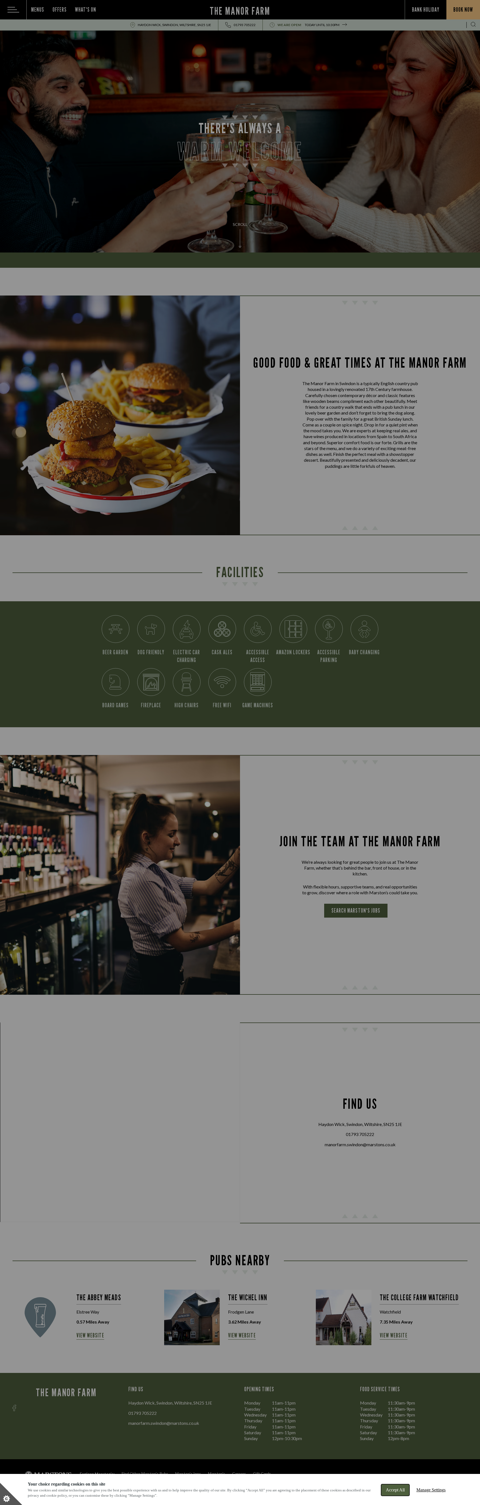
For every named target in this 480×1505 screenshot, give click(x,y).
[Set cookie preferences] (11, 1494)
